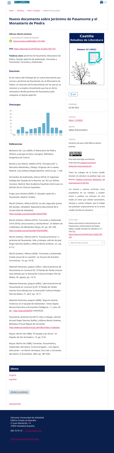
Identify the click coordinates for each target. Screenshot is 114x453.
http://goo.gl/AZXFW (22, 310)
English (12, 375)
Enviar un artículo (19, 392)
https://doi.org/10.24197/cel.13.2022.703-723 (34, 48)
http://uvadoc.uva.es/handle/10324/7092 (28, 213)
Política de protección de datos (25, 439)
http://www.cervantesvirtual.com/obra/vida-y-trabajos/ (34, 327)
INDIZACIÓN (15, 404)
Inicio (11, 10)
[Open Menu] (9, 3)
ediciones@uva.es (33, 430)
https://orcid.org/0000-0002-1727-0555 (29, 41)
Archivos (20, 10)
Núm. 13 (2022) (33, 10)
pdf (74, 94)
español (13, 379)
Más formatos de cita (79, 242)
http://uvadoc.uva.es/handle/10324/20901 (28, 230)
